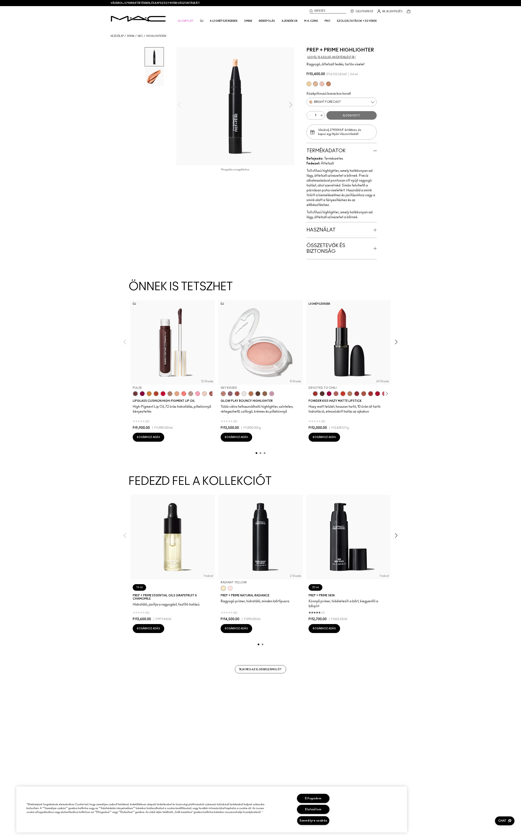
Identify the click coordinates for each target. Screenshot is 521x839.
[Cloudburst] (251, 393)
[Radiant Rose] (322, 83)
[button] (505, 821)
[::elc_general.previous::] (311, 393)
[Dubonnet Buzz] (356, 393)
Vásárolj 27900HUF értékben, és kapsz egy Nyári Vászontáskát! (155, 3)
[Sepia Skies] (264, 393)
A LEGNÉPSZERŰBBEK (224, 21)
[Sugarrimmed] (204, 393)
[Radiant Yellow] (223, 588)
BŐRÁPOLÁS (267, 21)
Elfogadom (313, 798)
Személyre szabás (313, 820)
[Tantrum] (163, 393)
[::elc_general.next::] (386, 393)
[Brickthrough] (370, 393)
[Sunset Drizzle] (230, 393)
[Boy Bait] (177, 393)
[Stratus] (271, 393)
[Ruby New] (377, 393)
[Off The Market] (349, 393)
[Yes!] (149, 393)
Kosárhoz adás (148, 437)
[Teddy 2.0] (336, 393)
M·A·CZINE (311, 21)
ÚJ (202, 21)
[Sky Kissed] (223, 393)
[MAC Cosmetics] (138, 19)
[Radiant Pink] (230, 588)
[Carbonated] (156, 393)
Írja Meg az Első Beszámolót (260, 669)
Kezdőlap (117, 36)
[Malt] (170, 393)
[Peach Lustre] (328, 83)
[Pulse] (135, 393)
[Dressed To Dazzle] (190, 393)
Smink (131, 36)
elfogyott (351, 115)
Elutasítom (313, 809)
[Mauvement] (211, 393)
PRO (327, 21)
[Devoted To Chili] (315, 393)
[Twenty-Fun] (329, 393)
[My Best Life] (343, 393)
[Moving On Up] (363, 393)
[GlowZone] (257, 393)
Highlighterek (156, 36)
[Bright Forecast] (315, 83)
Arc (140, 36)
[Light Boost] (308, 83)
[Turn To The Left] (322, 393)
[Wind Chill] (244, 393)
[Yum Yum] (197, 393)
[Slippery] (183, 393)
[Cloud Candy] (237, 393)
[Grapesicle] (142, 393)
